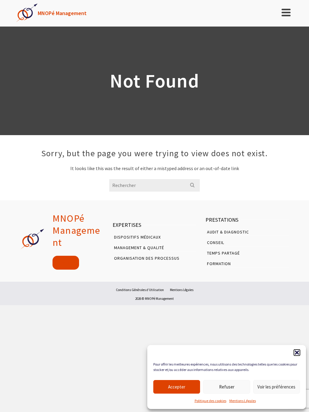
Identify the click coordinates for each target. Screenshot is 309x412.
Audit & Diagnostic (228, 232)
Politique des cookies (210, 400)
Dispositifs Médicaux (137, 237)
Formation (219, 263)
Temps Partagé (223, 253)
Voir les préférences (276, 387)
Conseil (215, 242)
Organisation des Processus (147, 258)
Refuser (226, 387)
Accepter (176, 387)
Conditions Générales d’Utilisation (140, 290)
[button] (297, 353)
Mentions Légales (242, 400)
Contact (66, 262)
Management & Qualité (139, 247)
